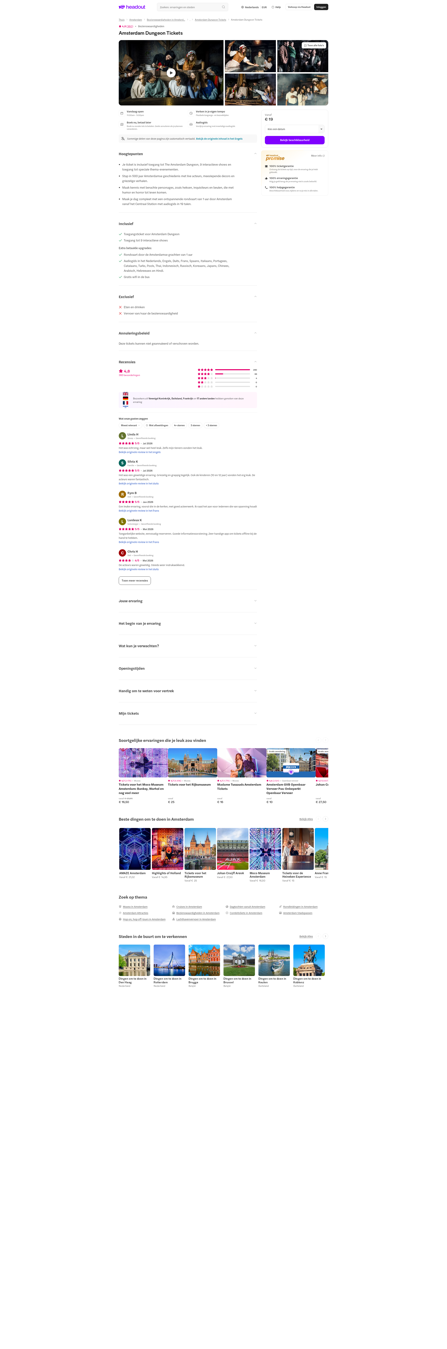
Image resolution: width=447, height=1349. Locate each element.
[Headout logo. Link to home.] (132, 7)
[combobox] (192, 7)
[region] (143, 762)
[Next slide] (325, 819)
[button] (250, 56)
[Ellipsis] (190, 20)
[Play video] (171, 72)
